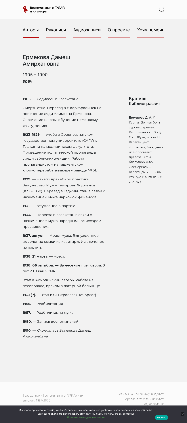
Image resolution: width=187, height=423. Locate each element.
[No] (182, 414)
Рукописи (56, 29)
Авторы (31, 29)
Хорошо (161, 417)
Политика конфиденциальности (86, 417)
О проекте (119, 29)
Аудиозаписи (87, 29)
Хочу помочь (150, 29)
